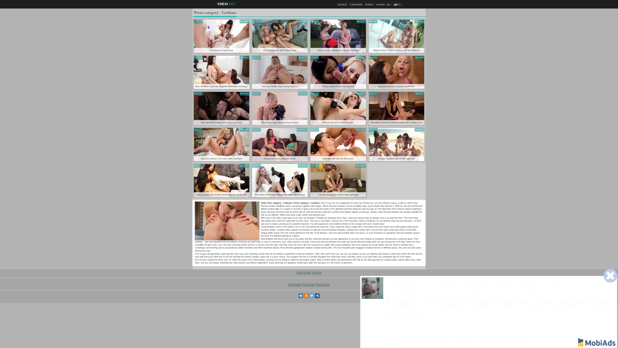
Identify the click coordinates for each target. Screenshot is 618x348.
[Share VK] (300, 295)
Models (369, 4)
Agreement (304, 273)
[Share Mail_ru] (317, 295)
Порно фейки (294, 285)
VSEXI (226, 4)
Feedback (316, 273)
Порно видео (308, 285)
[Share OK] (306, 295)
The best (342, 4)
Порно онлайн (323, 285)
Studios (380, 4)
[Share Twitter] (311, 295)
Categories (356, 4)
